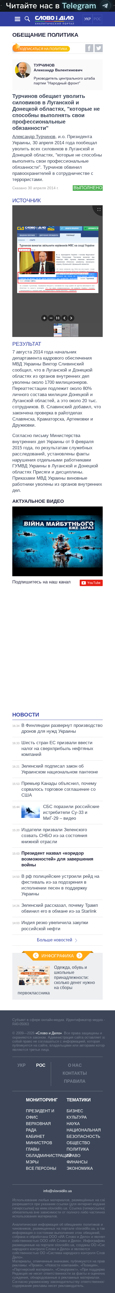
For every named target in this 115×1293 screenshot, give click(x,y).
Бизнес (75, 1111)
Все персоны (41, 1168)
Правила (75, 1081)
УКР (87, 19)
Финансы (77, 1162)
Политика (78, 1149)
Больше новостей (54, 940)
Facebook (89, 48)
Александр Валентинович (58, 67)
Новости (25, 715)
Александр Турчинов (33, 136)
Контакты (75, 1073)
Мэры (32, 1162)
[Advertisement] (57, 649)
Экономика (80, 1168)
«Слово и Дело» (49, 1033)
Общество (78, 1142)
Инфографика (57, 956)
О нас (75, 1065)
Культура (77, 1117)
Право (73, 1155)
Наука (73, 1123)
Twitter (99, 48)
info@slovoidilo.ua (57, 1191)
